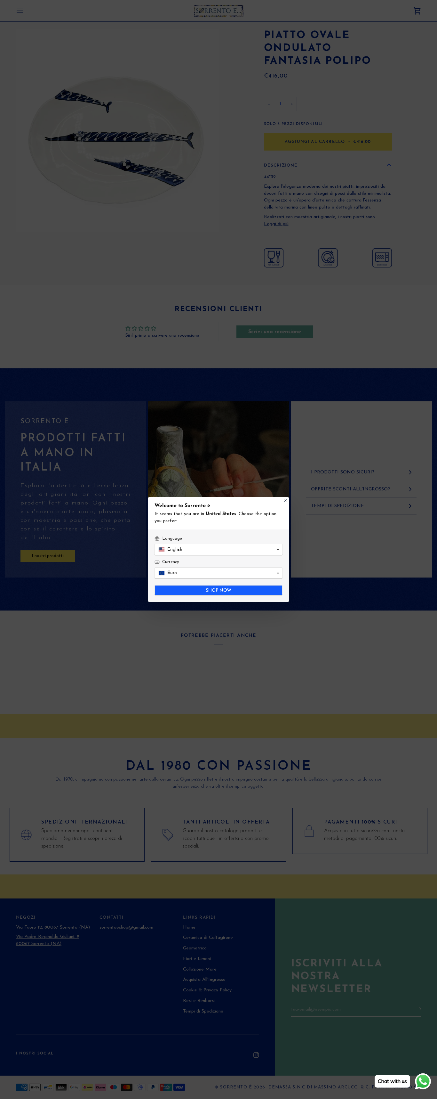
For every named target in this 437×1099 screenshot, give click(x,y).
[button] (218, 549)
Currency (170, 562)
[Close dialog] (285, 500)
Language (172, 539)
